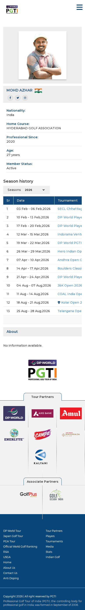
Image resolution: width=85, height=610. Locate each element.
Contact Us (10, 572)
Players (50, 535)
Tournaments (54, 541)
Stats (49, 551)
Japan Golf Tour (13, 535)
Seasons (14, 190)
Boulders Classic (70, 268)
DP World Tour (12, 530)
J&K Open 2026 (70, 285)
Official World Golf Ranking (20, 546)
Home (7, 562)
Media (50, 546)
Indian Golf (53, 556)
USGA (7, 556)
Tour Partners (54, 530)
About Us (9, 567)
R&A (6, 551)
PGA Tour (9, 541)
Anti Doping (11, 578)
